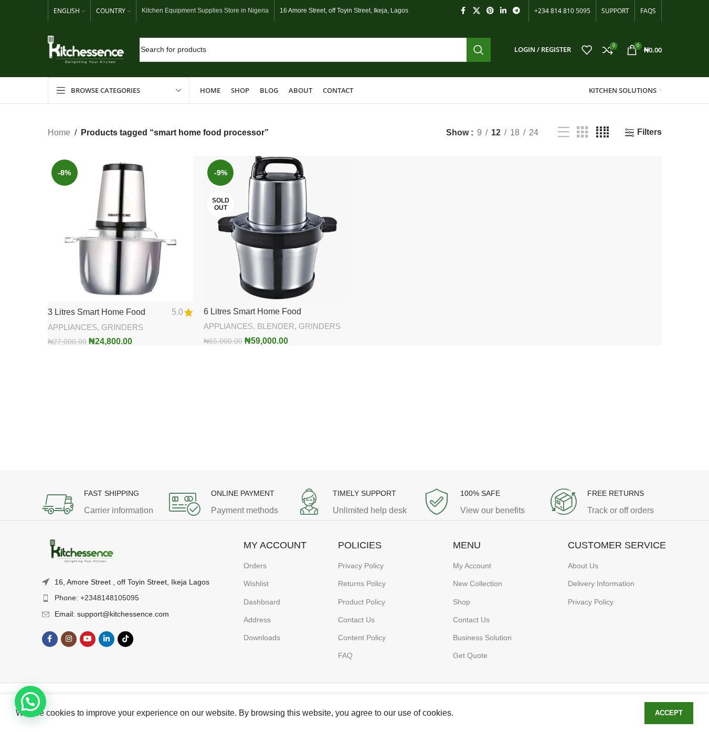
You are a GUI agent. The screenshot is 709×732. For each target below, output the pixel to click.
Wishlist (256, 583)
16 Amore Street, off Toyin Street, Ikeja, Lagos (344, 10)
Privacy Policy (361, 565)
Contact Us (356, 620)
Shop (461, 602)
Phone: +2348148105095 (97, 597)
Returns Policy (362, 583)
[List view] (563, 132)
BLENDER (275, 326)
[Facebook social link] (463, 11)
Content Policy (362, 637)
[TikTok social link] (125, 639)
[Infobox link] (100, 504)
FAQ (345, 655)
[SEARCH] (479, 50)
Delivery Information (601, 583)
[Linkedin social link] (503, 11)
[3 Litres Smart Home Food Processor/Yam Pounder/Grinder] (121, 229)
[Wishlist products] (586, 49)
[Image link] (81, 551)
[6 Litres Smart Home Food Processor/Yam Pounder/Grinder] (277, 229)
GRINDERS (122, 327)
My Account (472, 565)
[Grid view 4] (602, 132)
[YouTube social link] (88, 639)
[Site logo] (86, 49)
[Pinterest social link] (490, 11)
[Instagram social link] (69, 639)
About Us (583, 565)
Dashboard (262, 602)
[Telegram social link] (516, 11)
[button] (30, 701)
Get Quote (470, 655)
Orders (255, 565)
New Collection (477, 583)
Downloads (262, 637)
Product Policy (361, 602)
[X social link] (476, 11)
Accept (669, 713)
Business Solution (482, 637)
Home (59, 132)
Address (257, 620)
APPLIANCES (72, 327)
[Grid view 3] (582, 132)
